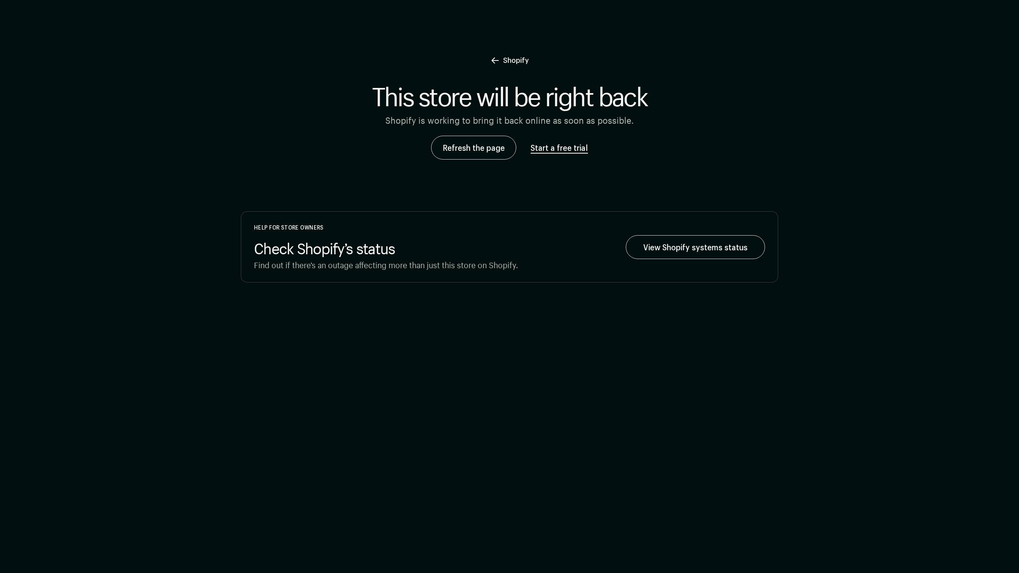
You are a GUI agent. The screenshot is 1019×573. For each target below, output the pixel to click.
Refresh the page (474, 147)
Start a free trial (559, 147)
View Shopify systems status (695, 247)
